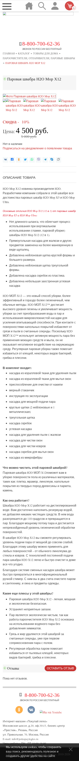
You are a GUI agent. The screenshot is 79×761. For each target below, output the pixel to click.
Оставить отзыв (60, 668)
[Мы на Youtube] (51, 712)
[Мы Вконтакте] (31, 712)
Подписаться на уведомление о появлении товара (37, 148)
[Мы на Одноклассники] (20, 712)
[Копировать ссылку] (58, 160)
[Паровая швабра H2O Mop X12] (29, 96)
